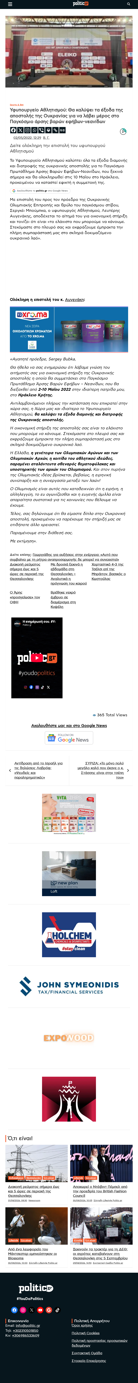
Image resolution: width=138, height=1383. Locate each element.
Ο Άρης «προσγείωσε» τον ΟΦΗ (25, 597)
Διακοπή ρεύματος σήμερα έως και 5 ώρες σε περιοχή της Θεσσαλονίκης (33, 1191)
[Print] (48, 130)
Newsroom (34, 1200)
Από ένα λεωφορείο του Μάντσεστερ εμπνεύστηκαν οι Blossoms (32, 1254)
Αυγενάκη (74, 300)
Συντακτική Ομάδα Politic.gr (108, 1263)
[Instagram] (27, 130)
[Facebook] (13, 130)
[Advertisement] (69, 269)
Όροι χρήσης (82, 1325)
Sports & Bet (17, 105)
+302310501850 (25, 1331)
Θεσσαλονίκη (33, 1178)
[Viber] (41, 130)
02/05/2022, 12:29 (27, 138)
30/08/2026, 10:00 (17, 1263)
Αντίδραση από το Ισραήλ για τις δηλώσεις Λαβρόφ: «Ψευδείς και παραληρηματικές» (38, 771)
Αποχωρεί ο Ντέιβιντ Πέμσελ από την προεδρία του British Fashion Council (100, 1191)
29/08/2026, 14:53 (82, 1263)
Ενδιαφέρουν (16, 1178)
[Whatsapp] (34, 130)
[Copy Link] (55, 130)
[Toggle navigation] (10, 4)
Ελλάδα (78, 1240)
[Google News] (62, 130)
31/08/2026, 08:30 (17, 1200)
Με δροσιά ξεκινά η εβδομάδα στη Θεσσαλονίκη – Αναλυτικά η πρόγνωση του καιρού (69, 574)
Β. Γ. (46, 138)
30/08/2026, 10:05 (82, 1200)
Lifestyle (78, 1178)
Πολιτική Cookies (86, 1333)
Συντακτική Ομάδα (87, 1353)
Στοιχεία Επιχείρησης (89, 1361)
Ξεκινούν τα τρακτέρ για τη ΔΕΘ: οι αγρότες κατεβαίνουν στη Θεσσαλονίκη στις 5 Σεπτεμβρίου (100, 1254)
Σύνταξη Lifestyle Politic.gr (108, 1200)
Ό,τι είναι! (49, 1178)
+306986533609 (25, 1335)
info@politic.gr (28, 1325)
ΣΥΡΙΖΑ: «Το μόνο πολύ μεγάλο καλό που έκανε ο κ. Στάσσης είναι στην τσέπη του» (101, 771)
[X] (20, 130)
